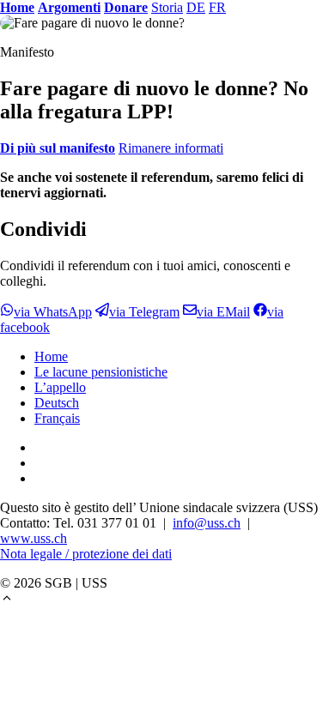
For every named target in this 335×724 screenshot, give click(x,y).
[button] (7, 600)
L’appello (60, 387)
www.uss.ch (33, 538)
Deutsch (56, 402)
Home (51, 356)
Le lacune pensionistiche (101, 372)
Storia (167, 7)
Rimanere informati (171, 148)
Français (57, 418)
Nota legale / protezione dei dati (86, 553)
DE (195, 7)
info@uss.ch (207, 523)
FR (217, 7)
